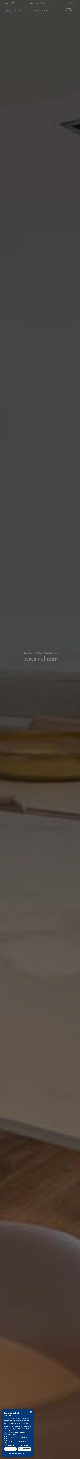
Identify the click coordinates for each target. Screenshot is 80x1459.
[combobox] (31, 1412)
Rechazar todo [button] (24, 1449)
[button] (17, 1453)
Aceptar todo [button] (10, 1449)
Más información (19, 1430)
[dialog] (17, 1433)
